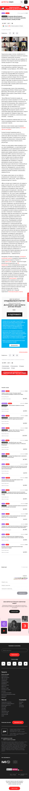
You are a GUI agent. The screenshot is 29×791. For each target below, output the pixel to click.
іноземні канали (6, 368)
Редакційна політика (6, 702)
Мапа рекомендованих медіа (8, 694)
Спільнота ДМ (14, 611)
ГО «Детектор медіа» (6, 692)
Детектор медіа (5, 674)
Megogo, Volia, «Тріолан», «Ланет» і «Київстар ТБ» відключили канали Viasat (12, 430)
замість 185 (8, 261)
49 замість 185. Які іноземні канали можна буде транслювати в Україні (12, 547)
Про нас (4, 700)
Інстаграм (21, 706)
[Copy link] (17, 33)
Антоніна (3, 691)
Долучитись (14, 345)
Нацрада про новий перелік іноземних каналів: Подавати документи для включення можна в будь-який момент (14, 527)
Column (7, 391)
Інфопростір (4, 403)
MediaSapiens (4, 676)
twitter (20, 703)
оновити (25, 575)
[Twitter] (13, 33)
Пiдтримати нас (18, 722)
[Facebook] (10, 33)
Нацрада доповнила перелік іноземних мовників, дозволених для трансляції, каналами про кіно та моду (14, 493)
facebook (21, 702)
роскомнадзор (6, 366)
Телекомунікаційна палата (15, 291)
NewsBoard (4, 683)
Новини (7, 13)
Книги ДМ (3, 706)
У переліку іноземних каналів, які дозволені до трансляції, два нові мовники (14, 506)
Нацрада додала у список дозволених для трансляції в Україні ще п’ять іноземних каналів (13, 516)
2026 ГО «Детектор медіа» (9, 739)
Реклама (3, 708)
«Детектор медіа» (23, 352)
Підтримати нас (5, 711)
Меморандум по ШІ (6, 705)
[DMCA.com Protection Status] (9, 770)
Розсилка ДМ (4, 714)
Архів (2, 716)
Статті (7, 524)
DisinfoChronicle (5, 685)
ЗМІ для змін (4, 679)
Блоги (3, 440)
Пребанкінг (4, 680)
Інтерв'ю (8, 477)
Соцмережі (22, 700)
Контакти (3, 709)
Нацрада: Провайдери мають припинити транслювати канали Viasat (13, 456)
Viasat (13, 368)
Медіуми (3, 697)
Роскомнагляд (15, 366)
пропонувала (13, 278)
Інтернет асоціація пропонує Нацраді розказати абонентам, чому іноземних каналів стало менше (12, 537)
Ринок (3, 13)
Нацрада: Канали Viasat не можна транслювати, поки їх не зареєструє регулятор (12, 418)
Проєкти (4, 672)
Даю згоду (15, 788)
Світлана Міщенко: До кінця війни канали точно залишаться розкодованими (12, 480)
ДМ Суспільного (5, 677)
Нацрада (22, 366)
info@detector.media (7, 738)
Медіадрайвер (4, 682)
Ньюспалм (3, 695)
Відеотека (3, 686)
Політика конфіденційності (7, 703)
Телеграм (21, 705)
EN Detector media (5, 689)
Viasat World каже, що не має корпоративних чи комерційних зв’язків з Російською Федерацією (13, 443)
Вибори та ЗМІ (5, 688)
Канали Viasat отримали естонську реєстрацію (12, 406)
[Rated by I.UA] (20, 770)
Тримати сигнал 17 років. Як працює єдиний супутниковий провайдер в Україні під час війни (12, 394)
